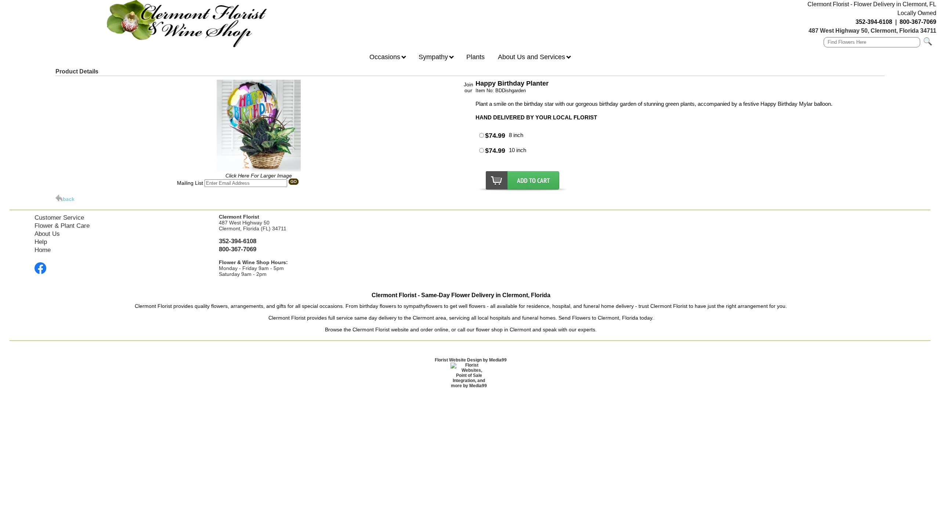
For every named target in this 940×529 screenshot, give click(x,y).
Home (43, 249)
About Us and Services (532, 57)
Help (41, 241)
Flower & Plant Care (62, 225)
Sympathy (434, 57)
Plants (475, 57)
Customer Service (59, 217)
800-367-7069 (918, 22)
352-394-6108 (874, 22)
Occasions (385, 57)
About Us (47, 233)
